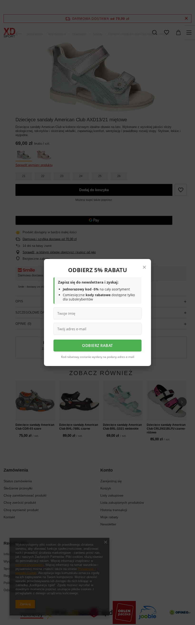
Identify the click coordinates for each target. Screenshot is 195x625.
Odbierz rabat (97, 345)
